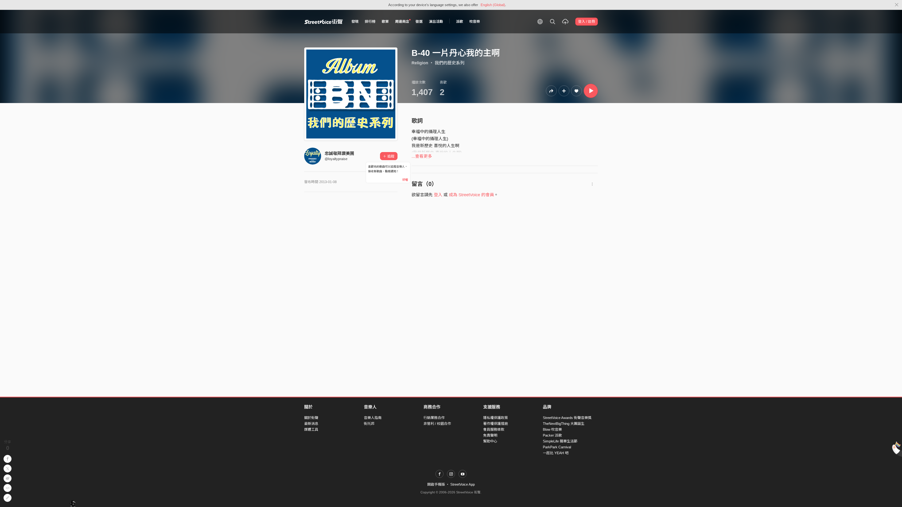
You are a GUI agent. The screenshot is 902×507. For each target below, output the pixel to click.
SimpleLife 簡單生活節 (560, 441)
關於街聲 (311, 418)
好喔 (405, 179)
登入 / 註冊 (586, 21)
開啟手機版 (436, 484)
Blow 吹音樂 (552, 429)
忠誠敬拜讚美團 (339, 153)
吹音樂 (474, 21)
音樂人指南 (372, 418)
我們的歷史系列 (449, 63)
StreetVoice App (462, 484)
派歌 (459, 21)
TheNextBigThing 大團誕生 (563, 424)
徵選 (419, 21)
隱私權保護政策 (495, 418)
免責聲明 (490, 435)
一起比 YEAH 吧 (555, 453)
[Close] (896, 5)
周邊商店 (402, 21)
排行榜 (370, 21)
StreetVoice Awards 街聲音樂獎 (567, 418)
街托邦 (369, 424)
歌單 (385, 21)
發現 (354, 21)
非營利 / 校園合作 (437, 424)
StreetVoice (323, 21)
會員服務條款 (493, 429)
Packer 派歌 (552, 435)
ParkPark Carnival (557, 447)
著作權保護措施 (495, 424)
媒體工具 (311, 429)
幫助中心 (490, 441)
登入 (438, 194)
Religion (420, 63)
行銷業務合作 (434, 418)
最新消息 (311, 424)
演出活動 (436, 21)
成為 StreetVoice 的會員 (471, 194)
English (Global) (493, 5)
